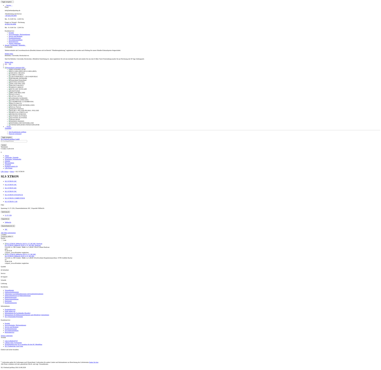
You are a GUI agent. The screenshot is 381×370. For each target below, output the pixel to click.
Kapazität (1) (5, 219)
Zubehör (7, 161)
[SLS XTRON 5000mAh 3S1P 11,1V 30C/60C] (20, 254)
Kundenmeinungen (15, 38)
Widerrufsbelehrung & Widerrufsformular (18, 295)
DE (6, 64)
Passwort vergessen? (15, 134)
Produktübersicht (10, 309)
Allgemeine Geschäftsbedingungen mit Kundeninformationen (24, 294)
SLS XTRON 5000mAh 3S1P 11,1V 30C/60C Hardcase (23, 245)
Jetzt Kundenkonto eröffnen (17, 132)
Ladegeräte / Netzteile (11, 157)
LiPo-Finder (8, 168)
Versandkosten (9, 290)
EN (10, 64)
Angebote (8, 164)
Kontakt (11, 33)
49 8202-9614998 (10, 24)
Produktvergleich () (11, 166)
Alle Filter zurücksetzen (8, 233)
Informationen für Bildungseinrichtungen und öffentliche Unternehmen (27, 315)
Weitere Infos (9, 54)
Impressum (8, 301)
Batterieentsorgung (11, 297)
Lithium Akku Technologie (13, 343)
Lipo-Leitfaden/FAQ (11, 341)
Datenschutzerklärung (11, 299)
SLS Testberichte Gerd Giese (14, 346)
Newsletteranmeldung (15, 40)
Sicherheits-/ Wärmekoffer (13, 159)
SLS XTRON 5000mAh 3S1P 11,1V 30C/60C (19, 256)
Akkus (7, 156)
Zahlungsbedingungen (12, 292)
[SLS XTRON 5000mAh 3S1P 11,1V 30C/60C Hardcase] (23, 243)
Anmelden (8, 128)
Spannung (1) (5, 212)
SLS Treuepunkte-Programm (14, 316)
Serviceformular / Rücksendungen (19, 34)
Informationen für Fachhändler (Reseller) (17, 313)
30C (6, 229)
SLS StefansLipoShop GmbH (10, 139)
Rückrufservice (13, 41)
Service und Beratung (15, 36)
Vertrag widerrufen (15, 43)
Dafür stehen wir (10, 311)
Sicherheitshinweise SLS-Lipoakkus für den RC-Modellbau (23, 344)
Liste (4, 240)
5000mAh (8, 222)
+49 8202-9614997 (11, 15)
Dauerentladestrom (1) (8, 226)
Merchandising (9, 163)
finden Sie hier (93, 362)
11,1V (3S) (8, 215)
